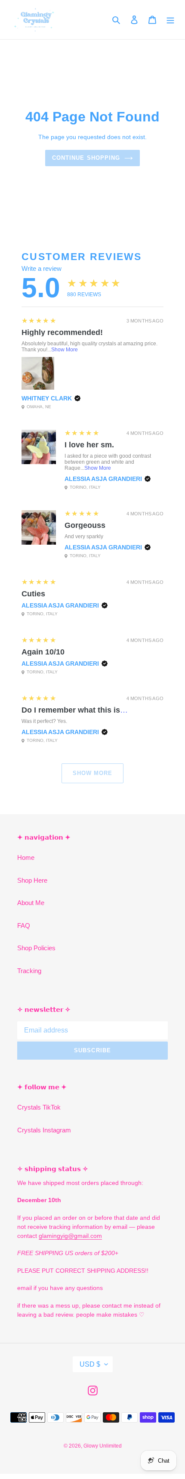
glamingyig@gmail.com (70, 1235)
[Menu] (170, 19)
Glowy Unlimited (102, 1446)
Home (25, 857)
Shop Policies (36, 948)
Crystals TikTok (39, 1107)
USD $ (90, 1364)
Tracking (29, 970)
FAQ (23, 925)
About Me (30, 902)
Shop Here (32, 880)
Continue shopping (86, 158)
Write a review (42, 268)
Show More (64, 350)
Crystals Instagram (44, 1130)
